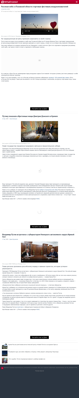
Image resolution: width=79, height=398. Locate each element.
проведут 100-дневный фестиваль (59, 77)
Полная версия (39, 371)
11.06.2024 (4, 9)
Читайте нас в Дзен (39, 109)
